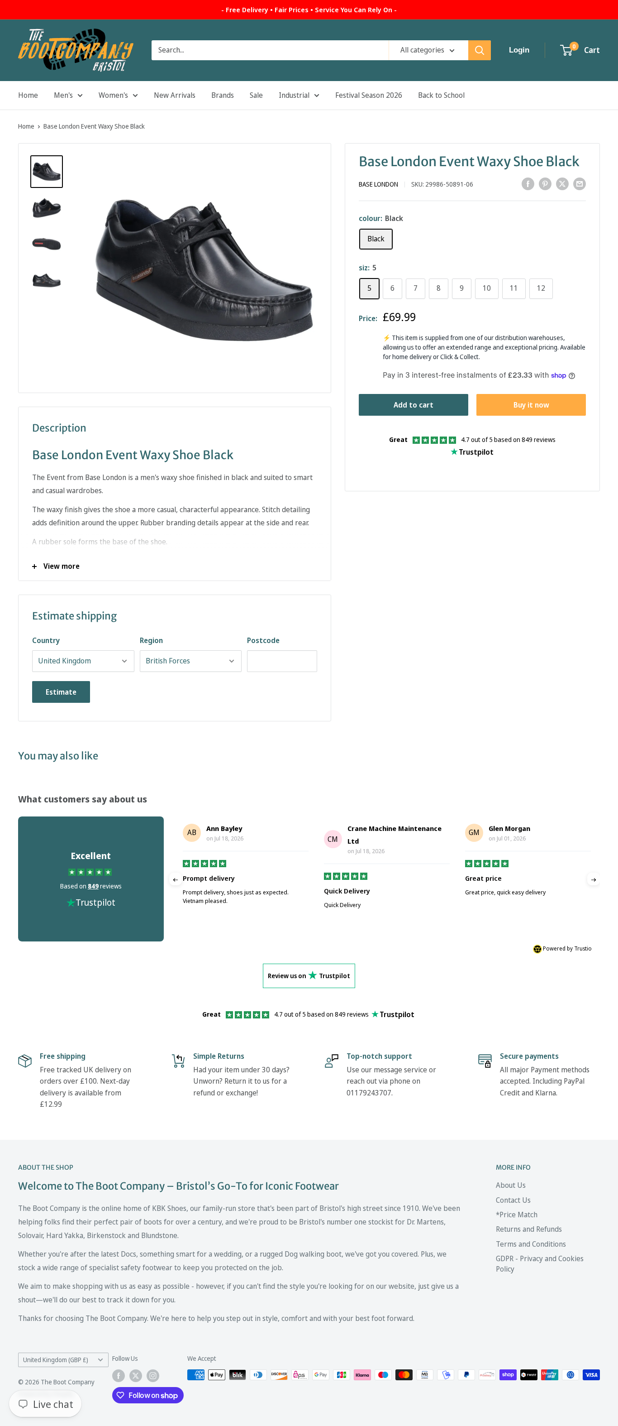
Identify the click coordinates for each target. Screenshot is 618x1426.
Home (28, 95)
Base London (378, 184)
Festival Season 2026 (368, 95)
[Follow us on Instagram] (153, 1375)
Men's (63, 95)
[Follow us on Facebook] (118, 1375)
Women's (113, 95)
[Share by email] (579, 183)
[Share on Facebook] (528, 183)
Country (46, 640)
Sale (256, 95)
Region (151, 640)
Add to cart (413, 405)
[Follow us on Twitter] (135, 1375)
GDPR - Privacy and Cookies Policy (540, 1263)
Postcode (263, 640)
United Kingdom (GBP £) (55, 1359)
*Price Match (516, 1215)
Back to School (441, 95)
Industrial (294, 95)
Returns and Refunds (529, 1229)
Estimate (61, 692)
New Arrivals (174, 95)
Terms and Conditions (531, 1244)
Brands (222, 95)
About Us (511, 1185)
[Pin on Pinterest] (545, 183)
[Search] (479, 50)
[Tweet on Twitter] (562, 183)
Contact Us (513, 1200)
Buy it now (531, 405)
